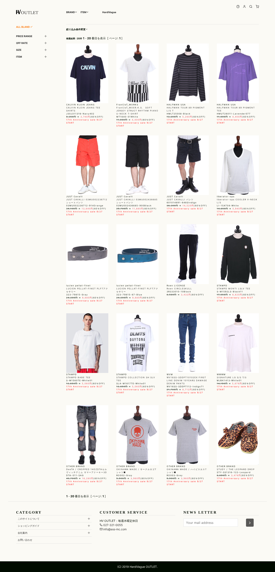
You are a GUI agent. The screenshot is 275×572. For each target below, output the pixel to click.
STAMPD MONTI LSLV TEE (233, 288)
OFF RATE (22, 43)
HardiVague (109, 12)
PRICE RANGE (24, 36)
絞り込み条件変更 (76, 29)
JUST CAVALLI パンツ (180, 199)
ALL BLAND (23, 26)
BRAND (70, 12)
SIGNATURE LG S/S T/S (232, 377)
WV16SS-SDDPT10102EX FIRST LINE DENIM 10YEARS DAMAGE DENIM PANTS (187, 380)
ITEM (83, 12)
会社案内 (22, 532)
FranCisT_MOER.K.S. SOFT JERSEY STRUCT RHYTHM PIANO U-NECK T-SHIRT (137, 110)
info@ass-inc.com (114, 529)
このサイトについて (28, 518)
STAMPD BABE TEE (78, 377)
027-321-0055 (112, 525)
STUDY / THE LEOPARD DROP (236, 469)
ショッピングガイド (28, 525)
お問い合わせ (25, 539)
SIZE (18, 49)
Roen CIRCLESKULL (179, 288)
